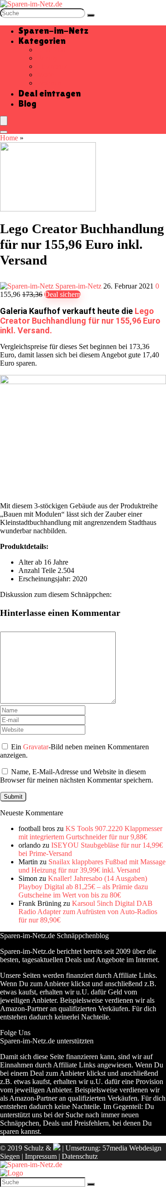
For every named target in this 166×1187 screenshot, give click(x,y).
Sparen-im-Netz (53, 30)
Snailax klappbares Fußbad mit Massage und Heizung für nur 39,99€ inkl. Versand (92, 866)
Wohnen (49, 83)
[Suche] (91, 15)
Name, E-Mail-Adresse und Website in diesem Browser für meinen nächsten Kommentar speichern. (76, 776)
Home (9, 138)
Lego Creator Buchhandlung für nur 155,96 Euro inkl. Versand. (80, 320)
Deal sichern (62, 294)
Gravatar (35, 747)
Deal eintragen (49, 93)
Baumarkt (51, 50)
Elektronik (52, 66)
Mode (45, 74)
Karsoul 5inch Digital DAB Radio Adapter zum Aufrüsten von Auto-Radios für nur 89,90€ (87, 911)
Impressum (41, 1156)
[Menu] (3, 121)
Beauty (47, 58)
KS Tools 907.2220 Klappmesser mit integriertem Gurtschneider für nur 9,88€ (90, 833)
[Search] (3, 132)
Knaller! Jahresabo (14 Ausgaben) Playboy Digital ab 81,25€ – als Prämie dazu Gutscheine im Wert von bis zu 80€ (83, 886)
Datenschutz (80, 1156)
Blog (27, 103)
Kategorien (41, 41)
